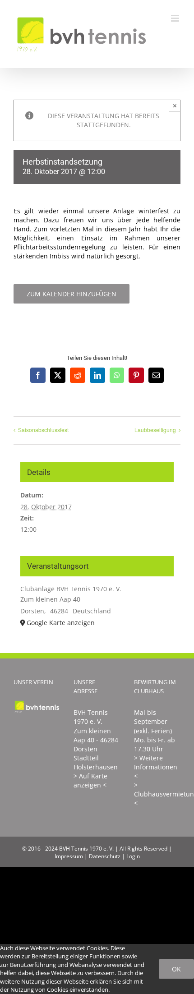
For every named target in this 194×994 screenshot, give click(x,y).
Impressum (69, 856)
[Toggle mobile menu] (175, 18)
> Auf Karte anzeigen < (90, 780)
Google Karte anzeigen (61, 622)
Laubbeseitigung (155, 429)
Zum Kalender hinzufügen (71, 294)
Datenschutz (104, 856)
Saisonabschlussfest (43, 429)
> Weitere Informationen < (155, 767)
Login (133, 856)
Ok (176, 969)
